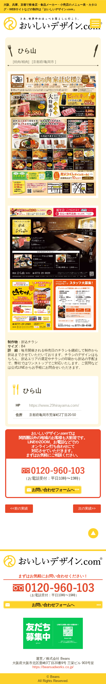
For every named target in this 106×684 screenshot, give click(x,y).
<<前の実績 (19, 508)
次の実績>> (87, 508)
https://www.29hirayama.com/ (54, 405)
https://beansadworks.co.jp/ (53, 667)
